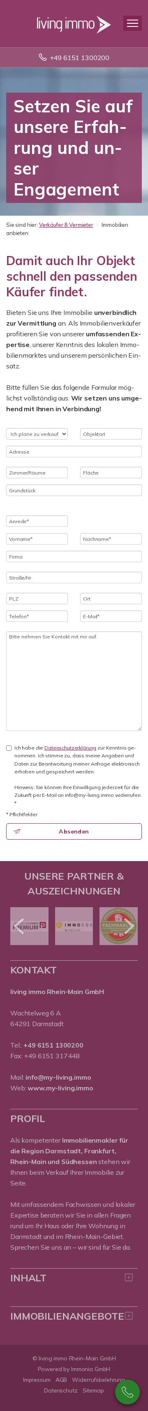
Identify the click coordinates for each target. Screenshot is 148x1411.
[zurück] (19, 926)
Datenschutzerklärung (70, 748)
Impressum (37, 1379)
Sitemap (93, 1390)
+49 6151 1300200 (80, 58)
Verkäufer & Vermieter (66, 224)
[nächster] (128, 926)
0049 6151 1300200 (127, 1392)
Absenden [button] (74, 831)
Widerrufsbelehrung (98, 1379)
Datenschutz (61, 1390)
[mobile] (132, 23)
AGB (61, 1379)
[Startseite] (74, 23)
